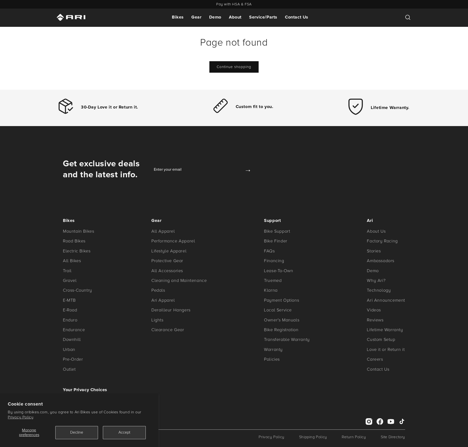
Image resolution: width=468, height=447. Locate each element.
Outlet (69, 369)
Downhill (72, 339)
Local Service (278, 310)
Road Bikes (74, 241)
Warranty (273, 349)
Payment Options (281, 300)
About (235, 17)
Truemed (273, 280)
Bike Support (277, 231)
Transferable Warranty (287, 339)
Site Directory (393, 437)
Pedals (158, 290)
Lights (157, 320)
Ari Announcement (386, 300)
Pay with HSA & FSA (234, 4)
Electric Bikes (76, 251)
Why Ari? (376, 280)
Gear (196, 17)
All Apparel (163, 231)
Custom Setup (381, 339)
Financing (274, 260)
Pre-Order (73, 359)
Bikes (178, 17)
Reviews (375, 320)
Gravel (70, 280)
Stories (374, 251)
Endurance (74, 329)
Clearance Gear (167, 329)
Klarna (271, 290)
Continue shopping (234, 67)
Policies (272, 359)
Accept (124, 432)
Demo (215, 17)
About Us (376, 231)
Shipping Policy (313, 437)
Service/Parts (263, 17)
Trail (67, 270)
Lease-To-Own (278, 270)
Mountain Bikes (78, 231)
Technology (379, 290)
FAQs (269, 251)
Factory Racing (382, 241)
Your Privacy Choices (85, 389)
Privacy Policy (20, 417)
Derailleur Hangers (171, 310)
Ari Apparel (163, 300)
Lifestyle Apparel (168, 251)
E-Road (70, 310)
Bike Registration (281, 329)
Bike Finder (275, 241)
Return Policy (354, 437)
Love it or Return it (386, 349)
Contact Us (296, 17)
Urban (69, 349)
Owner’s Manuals (281, 320)
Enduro (70, 320)
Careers (375, 359)
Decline (76, 432)
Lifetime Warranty (385, 329)
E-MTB (69, 300)
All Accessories (167, 270)
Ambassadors (380, 260)
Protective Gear (167, 260)
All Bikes (72, 260)
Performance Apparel (173, 241)
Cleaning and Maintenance (179, 280)
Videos (374, 310)
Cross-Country (77, 290)
